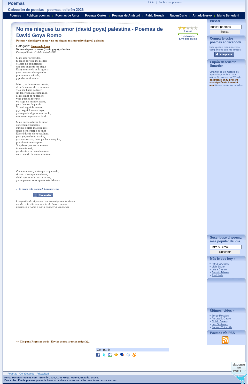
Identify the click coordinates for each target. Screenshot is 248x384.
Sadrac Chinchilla (222, 327)
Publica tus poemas (170, 2)
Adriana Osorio (220, 263)
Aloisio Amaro (219, 321)
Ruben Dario (178, 15)
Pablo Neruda (155, 15)
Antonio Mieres (220, 272)
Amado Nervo (202, 15)
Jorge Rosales (220, 315)
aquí (212, 85)
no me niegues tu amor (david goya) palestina (77, 40)
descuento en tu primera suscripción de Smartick (224, 81)
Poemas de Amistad (126, 15)
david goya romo (38, 40)
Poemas (20, 40)
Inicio (151, 2)
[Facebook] (43, 195)
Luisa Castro (219, 269)
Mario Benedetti (228, 15)
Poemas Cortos (96, 15)
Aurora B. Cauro (221, 318)
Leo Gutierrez (220, 324)
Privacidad (43, 373)
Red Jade (217, 275)
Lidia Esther (218, 266)
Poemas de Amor (40, 46)
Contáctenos (26, 373)
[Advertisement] (162, 78)
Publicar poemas (38, 15)
